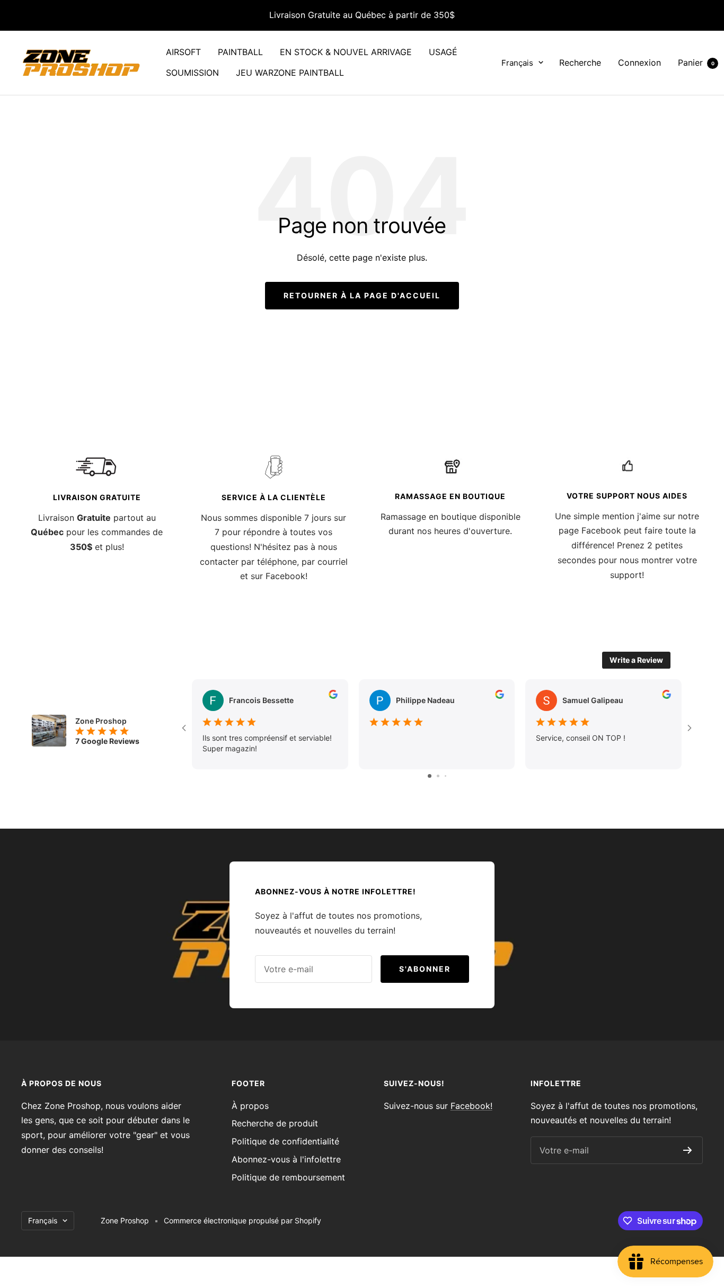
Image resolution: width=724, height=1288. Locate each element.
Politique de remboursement (288, 1177)
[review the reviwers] (333, 695)
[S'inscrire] (687, 1150)
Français (517, 63)
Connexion (639, 62)
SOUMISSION (192, 72)
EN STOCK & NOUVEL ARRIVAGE (346, 52)
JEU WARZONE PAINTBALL (290, 72)
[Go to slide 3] (445, 776)
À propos (250, 1105)
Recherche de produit (275, 1123)
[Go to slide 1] (429, 776)
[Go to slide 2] (438, 776)
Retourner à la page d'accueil (362, 295)
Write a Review (636, 659)
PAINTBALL (240, 52)
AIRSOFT (183, 52)
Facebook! (471, 1105)
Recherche (580, 62)
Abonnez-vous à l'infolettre (286, 1159)
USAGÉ (443, 52)
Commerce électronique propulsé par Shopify (242, 1220)
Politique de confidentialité (285, 1141)
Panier (696, 62)
